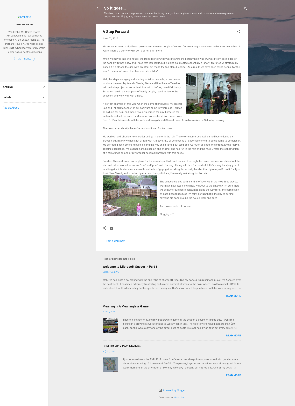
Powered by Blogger (173, 390)
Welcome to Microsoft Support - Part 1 (130, 266)
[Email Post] (111, 229)
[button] (239, 32)
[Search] (246, 9)
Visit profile (24, 59)
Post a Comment (115, 240)
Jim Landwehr (24, 24)
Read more (233, 295)
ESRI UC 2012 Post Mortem (122, 346)
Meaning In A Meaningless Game (126, 306)
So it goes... (115, 8)
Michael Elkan (179, 397)
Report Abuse (11, 107)
